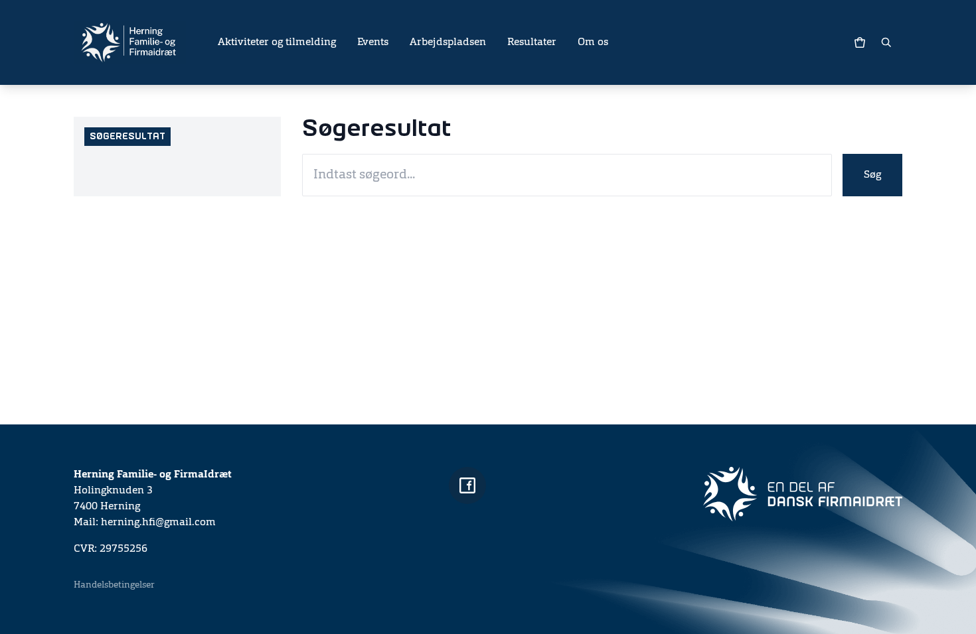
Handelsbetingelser (114, 585)
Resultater (531, 42)
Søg (872, 175)
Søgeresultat (127, 136)
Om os (593, 42)
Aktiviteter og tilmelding (277, 42)
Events (372, 42)
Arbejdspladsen (448, 42)
